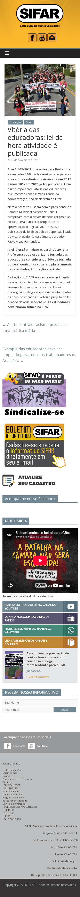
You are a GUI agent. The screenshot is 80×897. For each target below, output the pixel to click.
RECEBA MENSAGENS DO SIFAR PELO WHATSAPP (28, 630)
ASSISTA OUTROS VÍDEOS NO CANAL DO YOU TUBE (30, 606)
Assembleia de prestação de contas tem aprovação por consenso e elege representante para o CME (47, 659)
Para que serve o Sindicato (17, 779)
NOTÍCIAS (9, 812)
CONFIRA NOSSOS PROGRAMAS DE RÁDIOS (27, 618)
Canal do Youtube (12, 794)
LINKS (7, 816)
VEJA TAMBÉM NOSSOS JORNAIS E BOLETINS (26, 642)
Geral (29, 122)
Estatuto (6, 775)
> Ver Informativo (37, 677)
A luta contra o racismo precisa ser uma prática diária (35, 327)
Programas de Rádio (13, 797)
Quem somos (9, 772)
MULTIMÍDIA (10, 788)
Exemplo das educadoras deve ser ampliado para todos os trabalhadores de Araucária (39, 354)
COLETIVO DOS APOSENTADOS (20, 806)
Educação (15, 122)
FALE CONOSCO (12, 819)
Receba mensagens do (14, 800)
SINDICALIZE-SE (12, 785)
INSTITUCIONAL (12, 769)
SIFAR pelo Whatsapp (13, 803)
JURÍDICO (9, 809)
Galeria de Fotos (11, 791)
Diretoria (7, 782)
